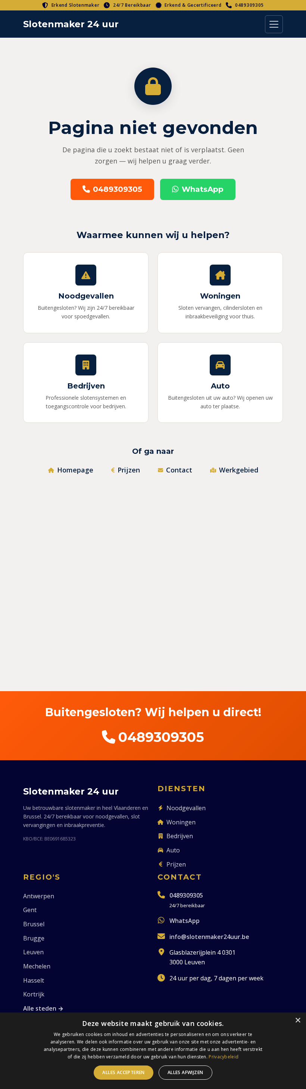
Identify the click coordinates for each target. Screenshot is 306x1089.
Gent (30, 910)
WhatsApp (203, 189)
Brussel (33, 924)
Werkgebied (238, 469)
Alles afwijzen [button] (185, 1072)
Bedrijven (179, 836)
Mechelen (36, 966)
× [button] (297, 1020)
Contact (179, 469)
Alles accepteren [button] (123, 1072)
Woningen (181, 822)
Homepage (75, 469)
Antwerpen (38, 896)
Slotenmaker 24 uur (71, 24)
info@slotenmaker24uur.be (209, 937)
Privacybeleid (223, 1057)
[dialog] (153, 1050)
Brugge (33, 938)
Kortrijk (33, 994)
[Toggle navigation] (274, 24)
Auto (173, 850)
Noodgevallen (186, 808)
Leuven (33, 952)
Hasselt (33, 980)
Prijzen (129, 469)
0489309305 (249, 5)
